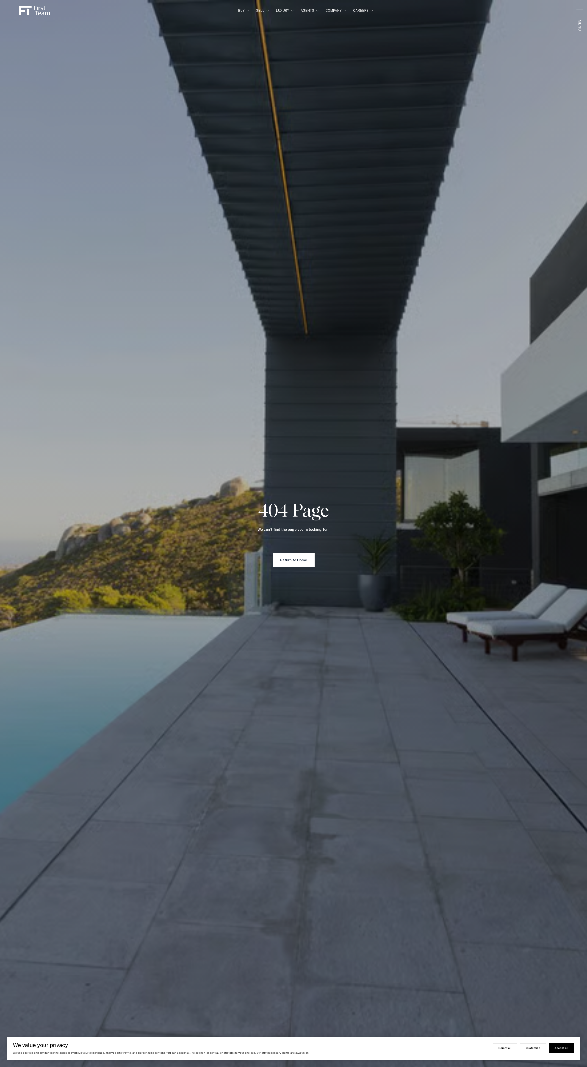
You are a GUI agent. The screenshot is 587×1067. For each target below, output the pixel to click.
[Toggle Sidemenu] (579, 10)
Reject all (505, 1048)
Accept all (561, 1048)
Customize (533, 1048)
